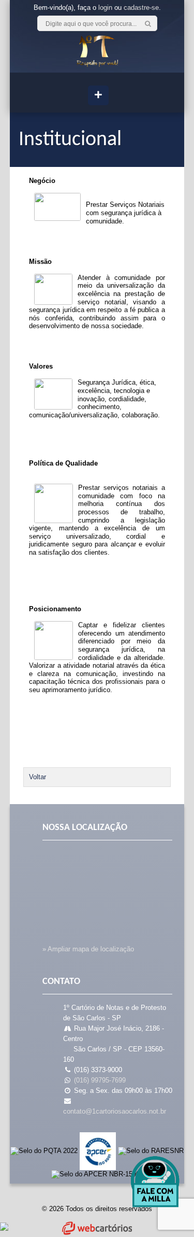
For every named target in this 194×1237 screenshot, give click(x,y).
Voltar (37, 777)
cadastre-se (141, 7)
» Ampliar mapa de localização (88, 949)
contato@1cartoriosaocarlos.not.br (114, 1111)
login (105, 7)
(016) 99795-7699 (100, 1080)
